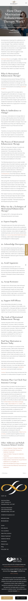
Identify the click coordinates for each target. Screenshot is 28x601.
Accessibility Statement (17, 566)
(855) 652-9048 (7, 598)
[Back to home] (14, 3)
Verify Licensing (14, 573)
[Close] (25, 264)
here (18, 591)
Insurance (4, 541)
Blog (2, 546)
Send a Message (21, 598)
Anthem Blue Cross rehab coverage (13, 401)
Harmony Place (5, 59)
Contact (3, 372)
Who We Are (4, 528)
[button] (26, 3)
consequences (5, 173)
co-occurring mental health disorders (16, 234)
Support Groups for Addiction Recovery (13, 457)
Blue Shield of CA (13, 403)
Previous (5, 473)
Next (24, 473)
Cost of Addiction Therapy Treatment (13, 448)
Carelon (20, 403)
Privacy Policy (7, 566)
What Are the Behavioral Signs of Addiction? (15, 463)
